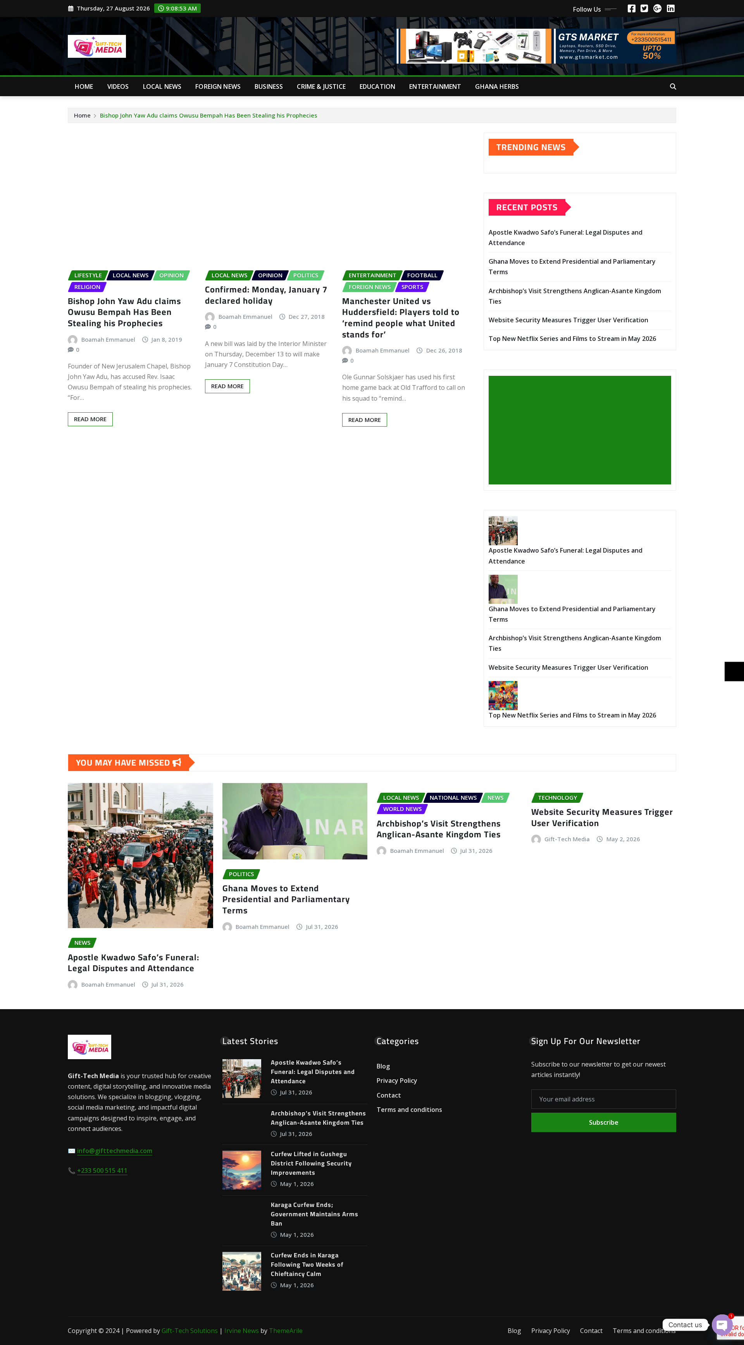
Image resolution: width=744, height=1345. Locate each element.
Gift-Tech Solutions (190, 1330)
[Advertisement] (583, 430)
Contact (389, 1095)
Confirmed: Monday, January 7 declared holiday (266, 295)
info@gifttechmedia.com (114, 1150)
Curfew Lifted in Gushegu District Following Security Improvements (311, 1163)
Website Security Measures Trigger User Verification (568, 320)
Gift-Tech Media (567, 839)
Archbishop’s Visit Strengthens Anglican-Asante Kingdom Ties (439, 829)
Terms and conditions (409, 1110)
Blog (383, 1066)
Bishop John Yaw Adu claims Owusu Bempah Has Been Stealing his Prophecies (208, 115)
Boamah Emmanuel (108, 339)
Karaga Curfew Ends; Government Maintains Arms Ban (314, 1214)
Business (269, 86)
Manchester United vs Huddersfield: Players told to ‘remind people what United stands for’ (401, 317)
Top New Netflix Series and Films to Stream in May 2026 (572, 338)
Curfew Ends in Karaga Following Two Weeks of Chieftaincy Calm (307, 1264)
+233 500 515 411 (102, 1170)
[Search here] (673, 86)
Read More (90, 419)
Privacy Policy (397, 1080)
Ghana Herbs (497, 86)
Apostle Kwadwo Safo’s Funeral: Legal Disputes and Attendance (133, 963)
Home (84, 86)
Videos (118, 86)
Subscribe (603, 1122)
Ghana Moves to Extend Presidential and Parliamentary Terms (286, 899)
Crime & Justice (321, 86)
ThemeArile (286, 1330)
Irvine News (241, 1330)
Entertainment (435, 86)
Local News (162, 86)
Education (377, 86)
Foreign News (218, 86)
